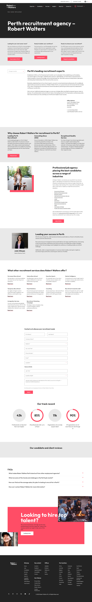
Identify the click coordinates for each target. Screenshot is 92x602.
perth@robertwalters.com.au (75, 111)
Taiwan (78, 572)
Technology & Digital (59, 206)
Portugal (69, 582)
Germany (61, 580)
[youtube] (25, 594)
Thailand (78, 574)
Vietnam (78, 585)
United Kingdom (80, 581)
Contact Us (68, 6)
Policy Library (37, 585)
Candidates (39, 6)
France (60, 578)
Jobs (25, 568)
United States (79, 583)
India (60, 584)
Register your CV (65, 1)
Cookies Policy (37, 583)
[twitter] (9, 594)
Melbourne (47, 570)
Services (47, 6)
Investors (36, 566)
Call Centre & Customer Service (61, 196)
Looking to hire (77, 1)
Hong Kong (61, 582)
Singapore (70, 584)
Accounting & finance (59, 191)
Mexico (69, 576)
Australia (61, 568)
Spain (78, 568)
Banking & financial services (60, 193)
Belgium (61, 570)
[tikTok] (29, 594)
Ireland (69, 568)
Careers (36, 574)
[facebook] (13, 594)
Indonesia (70, 566)
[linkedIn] (21, 594)
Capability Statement (26, 579)
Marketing (56, 200)
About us (26, 576)
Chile (60, 574)
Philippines (70, 580)
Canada (61, 572)
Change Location (13, 71)
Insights (54, 6)
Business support (58, 194)
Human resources (58, 197)
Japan (69, 572)
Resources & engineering (60, 203)
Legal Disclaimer (37, 570)
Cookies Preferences (37, 590)
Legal (55, 199)
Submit (28, 392)
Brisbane (46, 568)
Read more (10, 283)
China (60, 576)
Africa (60, 566)
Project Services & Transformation (62, 208)
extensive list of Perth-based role (66, 213)
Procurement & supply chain (60, 202)
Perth (46, 572)
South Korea (79, 566)
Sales (55, 205)
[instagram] (17, 594)
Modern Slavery (37, 587)
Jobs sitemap (27, 581)
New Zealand (70, 578)
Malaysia (70, 574)
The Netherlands (80, 576)
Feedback (36, 568)
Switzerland (79, 570)
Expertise (32, 6)
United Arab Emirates (79, 579)
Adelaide (46, 566)
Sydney (46, 574)
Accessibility (37, 572)
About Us (61, 6)
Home (25, 566)
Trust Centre (26, 583)
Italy (69, 570)
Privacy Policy (51, 388)
